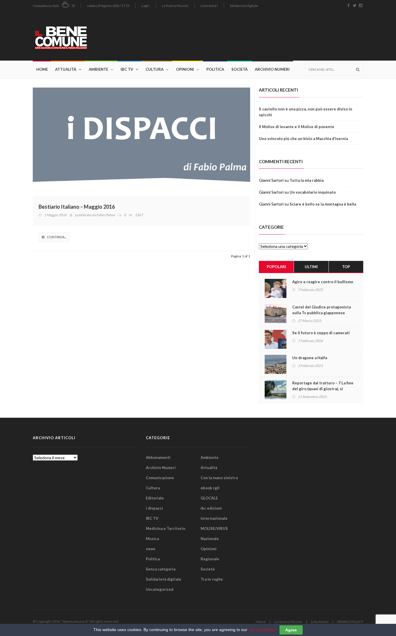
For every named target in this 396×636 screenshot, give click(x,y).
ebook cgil (210, 488)
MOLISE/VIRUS (214, 528)
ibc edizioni (211, 508)
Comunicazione (160, 477)
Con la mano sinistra (219, 477)
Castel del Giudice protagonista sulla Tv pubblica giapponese (321, 310)
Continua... (56, 237)
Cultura (155, 69)
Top (346, 266)
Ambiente (98, 69)
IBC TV (127, 69)
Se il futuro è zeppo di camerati (321, 332)
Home (42, 69)
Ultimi (311, 266)
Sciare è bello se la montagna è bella (323, 204)
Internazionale (214, 518)
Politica (215, 69)
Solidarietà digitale (244, 6)
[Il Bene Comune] (78, 36)
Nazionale (210, 538)
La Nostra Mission (175, 6)
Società (239, 69)
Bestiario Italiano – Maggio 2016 (77, 206)
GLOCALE (209, 498)
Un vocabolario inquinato (313, 192)
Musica (152, 538)
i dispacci (154, 508)
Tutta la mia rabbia (307, 180)
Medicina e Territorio (165, 528)
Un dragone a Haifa (309, 357)
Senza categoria (160, 569)
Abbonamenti (158, 457)
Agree (291, 630)
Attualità (65, 69)
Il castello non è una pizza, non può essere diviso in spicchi (305, 112)
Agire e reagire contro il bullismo (322, 281)
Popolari (276, 266)
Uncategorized (159, 589)
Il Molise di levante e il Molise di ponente (296, 126)
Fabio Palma (105, 215)
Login (145, 6)
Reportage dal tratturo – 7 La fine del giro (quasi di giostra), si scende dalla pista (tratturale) (322, 389)
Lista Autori (209, 6)
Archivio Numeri (272, 69)
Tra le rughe (212, 579)
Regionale (210, 559)
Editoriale (155, 498)
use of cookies (261, 629)
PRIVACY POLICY (350, 621)
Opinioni (185, 69)
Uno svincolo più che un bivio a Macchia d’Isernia (303, 138)
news (150, 548)
